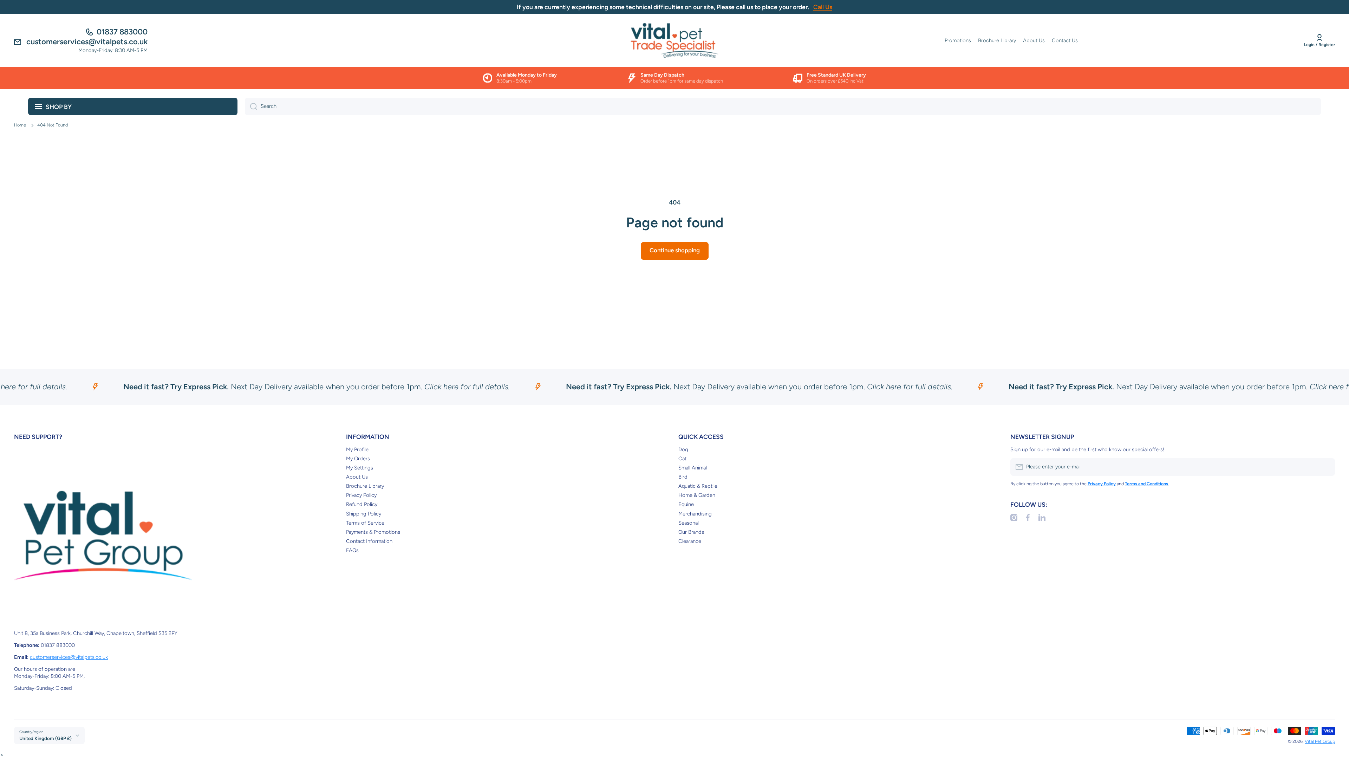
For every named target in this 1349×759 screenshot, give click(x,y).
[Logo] (674, 40)
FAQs (352, 550)
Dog (683, 449)
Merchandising (695, 514)
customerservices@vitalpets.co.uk (69, 657)
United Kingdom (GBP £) (45, 738)
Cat (682, 458)
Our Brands (691, 532)
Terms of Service (365, 523)
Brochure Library (365, 486)
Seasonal (688, 523)
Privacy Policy (361, 495)
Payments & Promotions (373, 532)
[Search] (251, 106)
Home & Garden (696, 495)
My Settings (359, 468)
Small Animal (692, 468)
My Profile (357, 449)
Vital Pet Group (1320, 741)
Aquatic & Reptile (697, 486)
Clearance (689, 541)
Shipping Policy (363, 514)
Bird (682, 477)
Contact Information (369, 541)
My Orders (358, 458)
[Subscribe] (1326, 467)
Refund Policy (361, 504)
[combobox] (783, 106)
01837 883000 (122, 32)
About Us (357, 477)
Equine (686, 504)
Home (20, 125)
